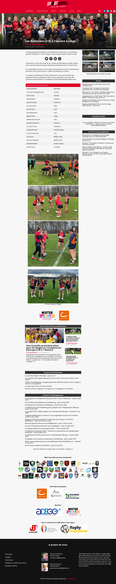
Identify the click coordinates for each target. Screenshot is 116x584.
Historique (8, 554)
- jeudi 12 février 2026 (48, 423)
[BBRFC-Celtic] (58, 469)
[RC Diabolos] (43, 463)
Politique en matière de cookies (15, 563)
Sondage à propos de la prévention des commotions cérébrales (95, 88)
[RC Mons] (82, 470)
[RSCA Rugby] (49, 476)
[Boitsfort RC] (50, 463)
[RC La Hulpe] (89, 476)
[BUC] (66, 476)
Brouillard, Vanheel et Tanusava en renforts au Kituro (98, 143)
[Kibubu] (55, 476)
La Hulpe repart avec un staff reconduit (38, 386)
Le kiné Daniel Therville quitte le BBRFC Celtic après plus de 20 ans (98, 96)
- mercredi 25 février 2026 (49, 420)
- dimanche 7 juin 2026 (52, 412)
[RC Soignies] (85, 463)
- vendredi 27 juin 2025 (53, 442)
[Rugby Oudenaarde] (40, 469)
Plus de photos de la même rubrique (98, 74)
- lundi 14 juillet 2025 (49, 426)
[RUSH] (92, 463)
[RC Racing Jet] (51, 469)
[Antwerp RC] (37, 476)
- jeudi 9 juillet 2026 (53, 399)
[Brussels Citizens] (66, 463)
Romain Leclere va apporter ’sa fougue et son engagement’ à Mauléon (49, 388)
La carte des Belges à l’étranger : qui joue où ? (40, 375)
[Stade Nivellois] (27, 469)
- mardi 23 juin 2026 (52, 408)
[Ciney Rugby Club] (71, 476)
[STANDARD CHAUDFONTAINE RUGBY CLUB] (76, 476)
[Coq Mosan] (95, 469)
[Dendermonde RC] (25, 476)
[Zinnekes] (95, 476)
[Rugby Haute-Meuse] (21, 469)
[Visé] (43, 476)
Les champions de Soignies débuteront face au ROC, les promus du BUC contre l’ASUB (52, 379)
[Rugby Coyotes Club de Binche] (32, 463)
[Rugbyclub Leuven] (89, 470)
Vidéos (79, 11)
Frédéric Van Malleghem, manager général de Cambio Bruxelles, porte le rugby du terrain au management (53, 382)
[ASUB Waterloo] (64, 470)
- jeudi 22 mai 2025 (44, 445)
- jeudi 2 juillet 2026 (47, 402)
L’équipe (8, 557)
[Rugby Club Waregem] (97, 463)
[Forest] (72, 463)
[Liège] (76, 469)
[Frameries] (79, 464)
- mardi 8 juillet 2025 (52, 431)
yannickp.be (71, 579)
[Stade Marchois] (45, 469)
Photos (72, 11)
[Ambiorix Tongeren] (34, 469)
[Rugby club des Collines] (70, 469)
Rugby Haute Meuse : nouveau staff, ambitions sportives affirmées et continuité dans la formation (97, 148)
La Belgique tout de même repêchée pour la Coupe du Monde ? (95, 135)
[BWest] (19, 476)
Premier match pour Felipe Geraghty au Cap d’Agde (98, 100)
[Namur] (56, 463)
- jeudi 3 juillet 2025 (50, 439)
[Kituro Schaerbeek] (31, 476)
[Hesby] (20, 463)
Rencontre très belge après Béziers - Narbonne (96, 104)
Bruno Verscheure (40, 46)
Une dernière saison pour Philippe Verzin (96, 84)
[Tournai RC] (61, 476)
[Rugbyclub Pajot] (38, 463)
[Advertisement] (12, 77)
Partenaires (9, 560)
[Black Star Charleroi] (26, 463)
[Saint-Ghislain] (62, 463)
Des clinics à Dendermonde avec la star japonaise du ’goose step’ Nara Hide (98, 92)
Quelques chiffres (11, 566)
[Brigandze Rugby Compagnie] (83, 476)
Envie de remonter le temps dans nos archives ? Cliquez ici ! (53, 449)
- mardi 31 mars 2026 (52, 416)
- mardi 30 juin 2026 (46, 405)
